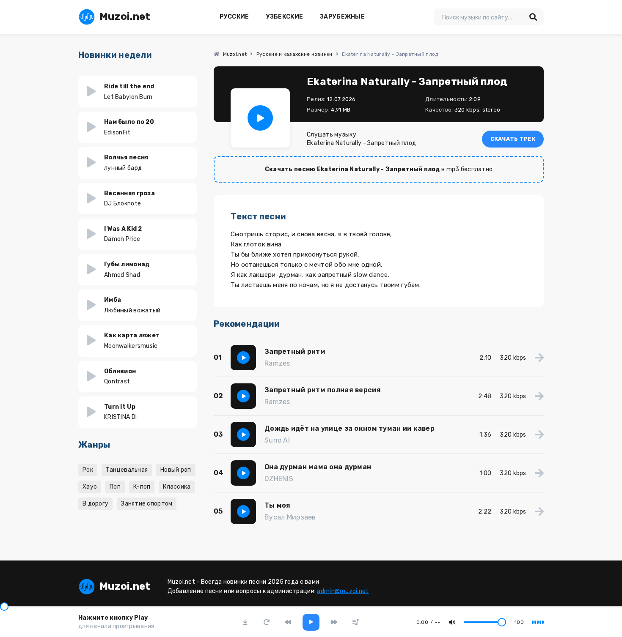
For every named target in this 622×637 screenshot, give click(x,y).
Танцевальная (127, 469)
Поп (115, 486)
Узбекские (284, 16)
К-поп (141, 486)
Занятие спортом (146, 503)
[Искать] (533, 16)
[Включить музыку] (311, 622)
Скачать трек (512, 139)
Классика (176, 486)
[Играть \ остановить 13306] (260, 118)
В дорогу (95, 503)
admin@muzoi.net (343, 591)
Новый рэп (175, 469)
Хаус (90, 486)
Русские (234, 16)
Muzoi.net (125, 16)
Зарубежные (342, 16)
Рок (88, 469)
